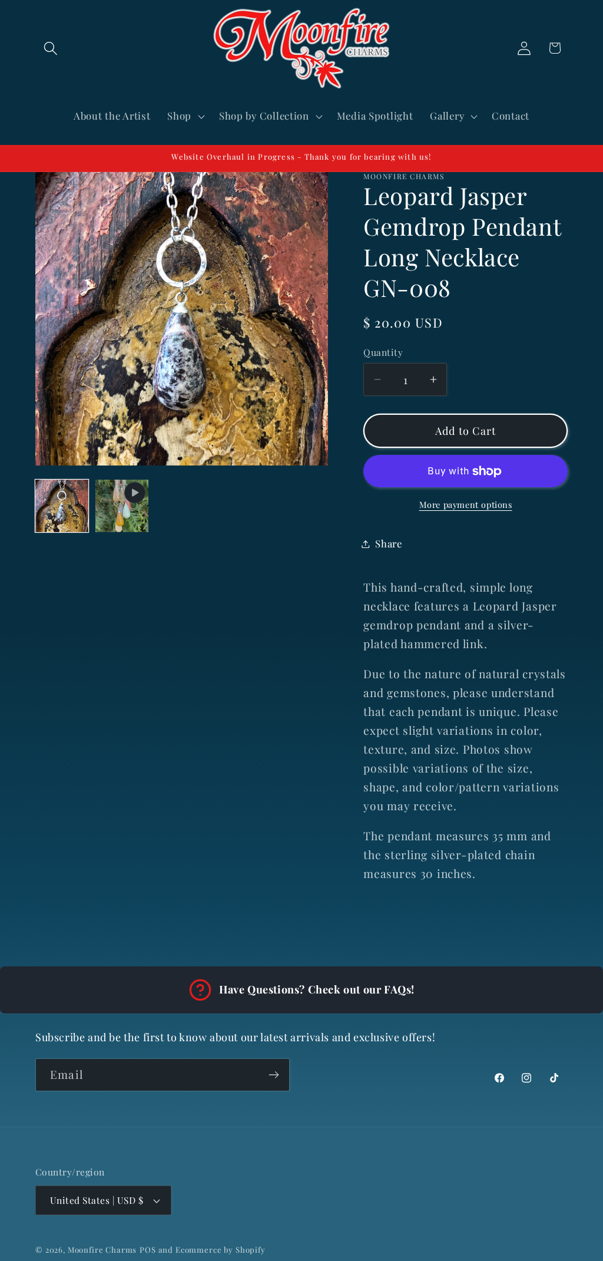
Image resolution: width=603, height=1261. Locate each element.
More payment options (465, 504)
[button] (51, 48)
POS (148, 1250)
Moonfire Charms (102, 1250)
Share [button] (388, 543)
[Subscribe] (273, 1074)
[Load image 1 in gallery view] (61, 506)
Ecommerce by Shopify (220, 1250)
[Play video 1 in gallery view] (121, 506)
